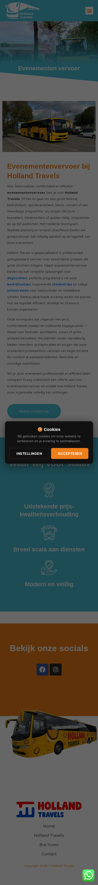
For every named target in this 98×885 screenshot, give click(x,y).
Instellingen (29, 453)
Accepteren (70, 453)
